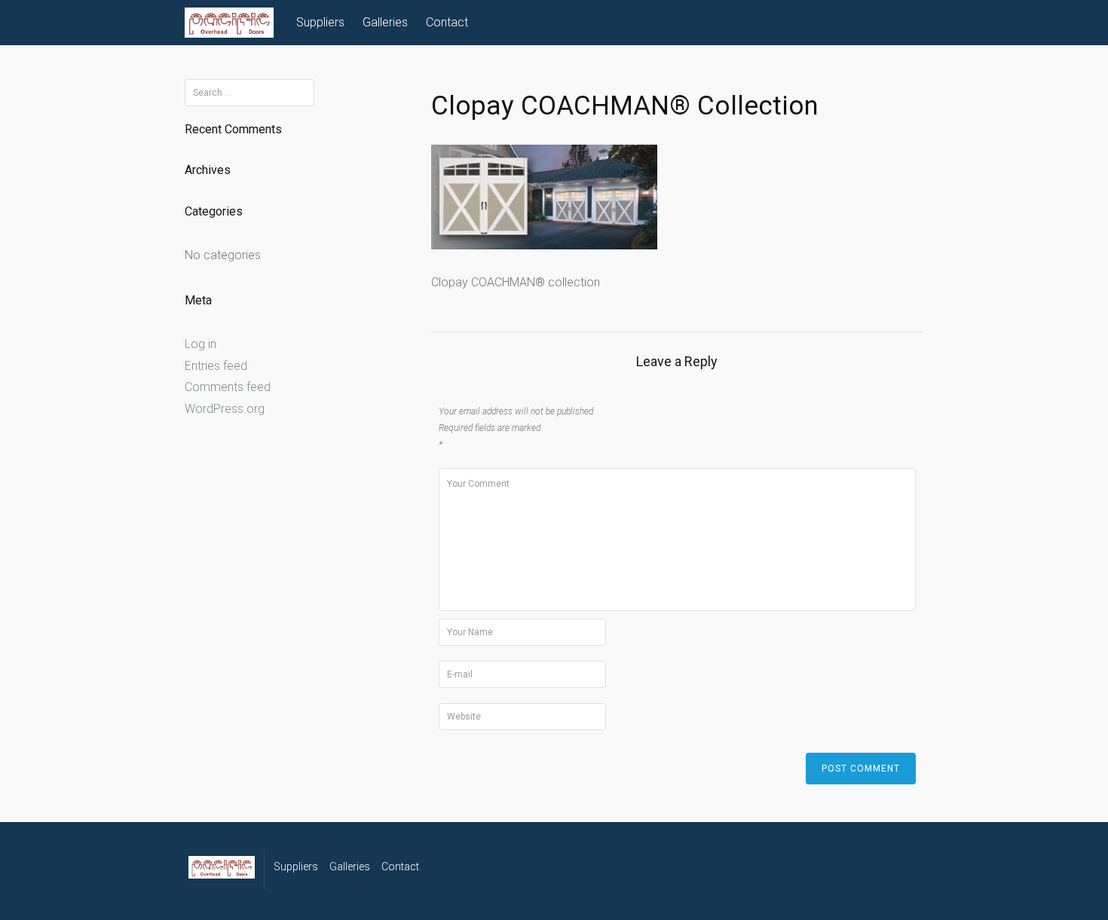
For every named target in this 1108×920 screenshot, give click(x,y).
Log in (200, 344)
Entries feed (216, 366)
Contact (447, 22)
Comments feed (228, 387)
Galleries (385, 22)
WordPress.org (225, 409)
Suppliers (320, 22)
